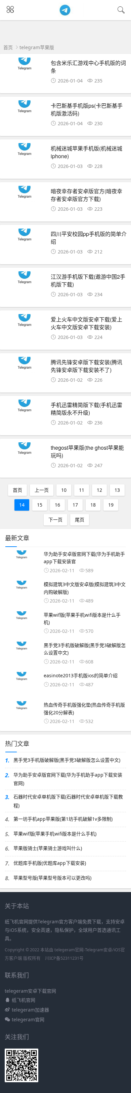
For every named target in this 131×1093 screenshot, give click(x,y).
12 (99, 490)
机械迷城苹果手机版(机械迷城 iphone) (86, 152)
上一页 (42, 490)
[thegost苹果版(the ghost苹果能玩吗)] (25, 460)
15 (39, 505)
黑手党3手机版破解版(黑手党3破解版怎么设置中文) (66, 760)
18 (93, 505)
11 (81, 490)
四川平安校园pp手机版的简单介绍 (89, 237)
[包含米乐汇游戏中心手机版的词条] (25, 75)
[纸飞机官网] (66, 15)
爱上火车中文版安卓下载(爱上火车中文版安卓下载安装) (86, 323)
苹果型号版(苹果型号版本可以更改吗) (52, 878)
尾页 (79, 519)
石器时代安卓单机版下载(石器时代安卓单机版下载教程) (68, 800)
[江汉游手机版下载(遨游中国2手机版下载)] (25, 289)
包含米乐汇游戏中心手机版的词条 (88, 66)
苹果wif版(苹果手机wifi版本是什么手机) (54, 833)
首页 (8, 47)
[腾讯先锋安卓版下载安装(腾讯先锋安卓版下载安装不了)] (25, 374)
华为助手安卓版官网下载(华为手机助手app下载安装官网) (67, 779)
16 (57, 505)
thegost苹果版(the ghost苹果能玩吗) (87, 451)
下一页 (55, 519)
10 (64, 490)
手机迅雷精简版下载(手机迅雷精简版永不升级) (86, 408)
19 (111, 505)
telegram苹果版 (36, 47)
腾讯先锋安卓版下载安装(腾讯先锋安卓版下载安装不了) (86, 365)
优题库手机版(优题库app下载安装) (49, 863)
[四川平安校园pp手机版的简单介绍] (25, 246)
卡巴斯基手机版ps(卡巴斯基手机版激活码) (87, 109)
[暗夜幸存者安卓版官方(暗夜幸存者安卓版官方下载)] (25, 203)
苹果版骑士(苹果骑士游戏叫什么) (47, 848)
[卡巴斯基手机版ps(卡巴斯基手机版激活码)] (25, 118)
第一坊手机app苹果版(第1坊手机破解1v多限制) (63, 819)
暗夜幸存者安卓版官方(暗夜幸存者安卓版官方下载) (86, 194)
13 (117, 490)
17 (75, 505)
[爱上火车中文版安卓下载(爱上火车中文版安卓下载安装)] (25, 331)
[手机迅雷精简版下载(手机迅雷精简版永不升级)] (25, 417)
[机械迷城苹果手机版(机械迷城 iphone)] (25, 160)
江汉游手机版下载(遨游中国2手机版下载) (88, 280)
